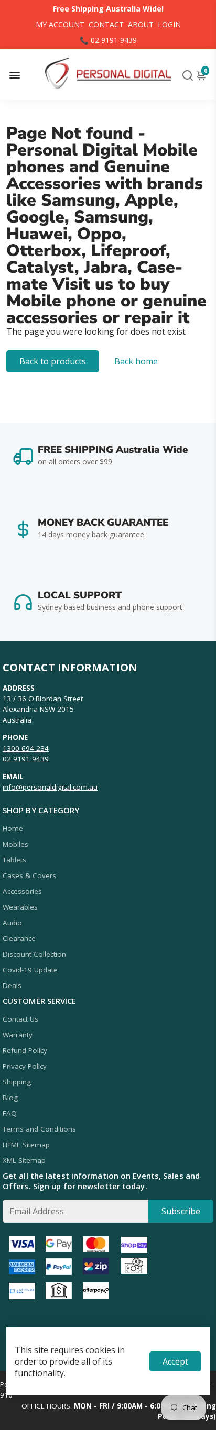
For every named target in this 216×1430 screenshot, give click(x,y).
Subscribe (180, 1211)
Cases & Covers (29, 875)
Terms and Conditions (39, 1129)
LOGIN (169, 24)
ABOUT (141, 24)
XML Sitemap (24, 1160)
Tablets (14, 859)
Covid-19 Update (30, 969)
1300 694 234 (26, 748)
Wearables (20, 907)
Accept (175, 1361)
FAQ (10, 1113)
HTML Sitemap (26, 1144)
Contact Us (20, 1019)
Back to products (52, 361)
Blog (10, 1097)
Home (13, 828)
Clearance (19, 938)
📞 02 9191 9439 (108, 40)
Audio (12, 922)
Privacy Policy (25, 1066)
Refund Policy (25, 1050)
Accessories (22, 891)
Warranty (18, 1034)
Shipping (17, 1082)
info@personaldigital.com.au (50, 787)
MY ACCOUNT (60, 24)
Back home (136, 361)
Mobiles (15, 844)
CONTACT (106, 24)
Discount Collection (34, 954)
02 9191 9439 (26, 758)
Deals (12, 985)
